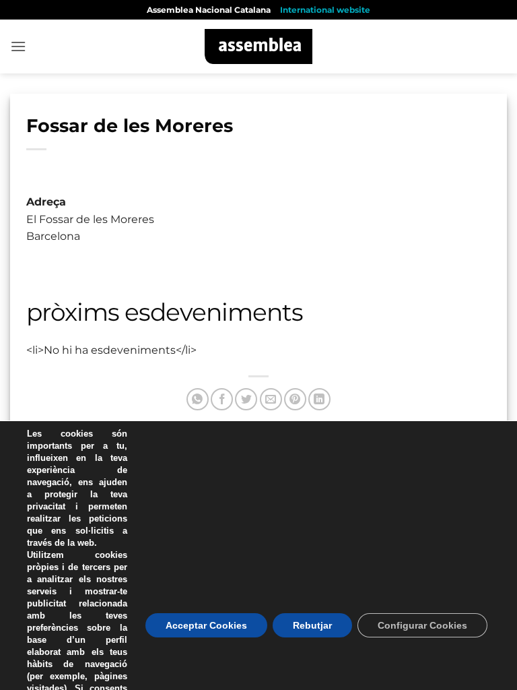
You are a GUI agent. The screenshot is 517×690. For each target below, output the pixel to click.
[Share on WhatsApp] (197, 399)
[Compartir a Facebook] (222, 399)
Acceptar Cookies (206, 625)
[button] (18, 46)
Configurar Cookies (422, 625)
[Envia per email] (271, 399)
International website (325, 10)
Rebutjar (312, 625)
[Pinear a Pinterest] (295, 399)
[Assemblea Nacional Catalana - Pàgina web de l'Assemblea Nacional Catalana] (259, 46)
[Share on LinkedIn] (319, 399)
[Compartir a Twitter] (246, 399)
